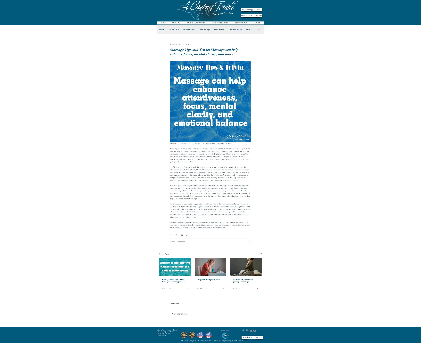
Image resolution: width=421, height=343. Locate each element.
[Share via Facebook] (171, 235)
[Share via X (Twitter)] (176, 235)
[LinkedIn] (250, 330)
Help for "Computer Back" (209, 279)
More (248, 30)
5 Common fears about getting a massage (243, 280)
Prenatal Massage (189, 30)
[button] (259, 29)
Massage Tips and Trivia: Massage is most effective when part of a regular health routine (175, 280)
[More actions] (249, 44)
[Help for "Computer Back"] (210, 267)
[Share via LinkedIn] (182, 235)
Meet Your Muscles (236, 30)
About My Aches (219, 30)
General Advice (174, 30)
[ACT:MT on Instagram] (247, 330)
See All (260, 254)
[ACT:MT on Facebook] (243, 330)
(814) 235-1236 (161, 335)
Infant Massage (205, 30)
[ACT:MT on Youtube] (254, 330)
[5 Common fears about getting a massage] (246, 267)
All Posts (161, 30)
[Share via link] (187, 235)
